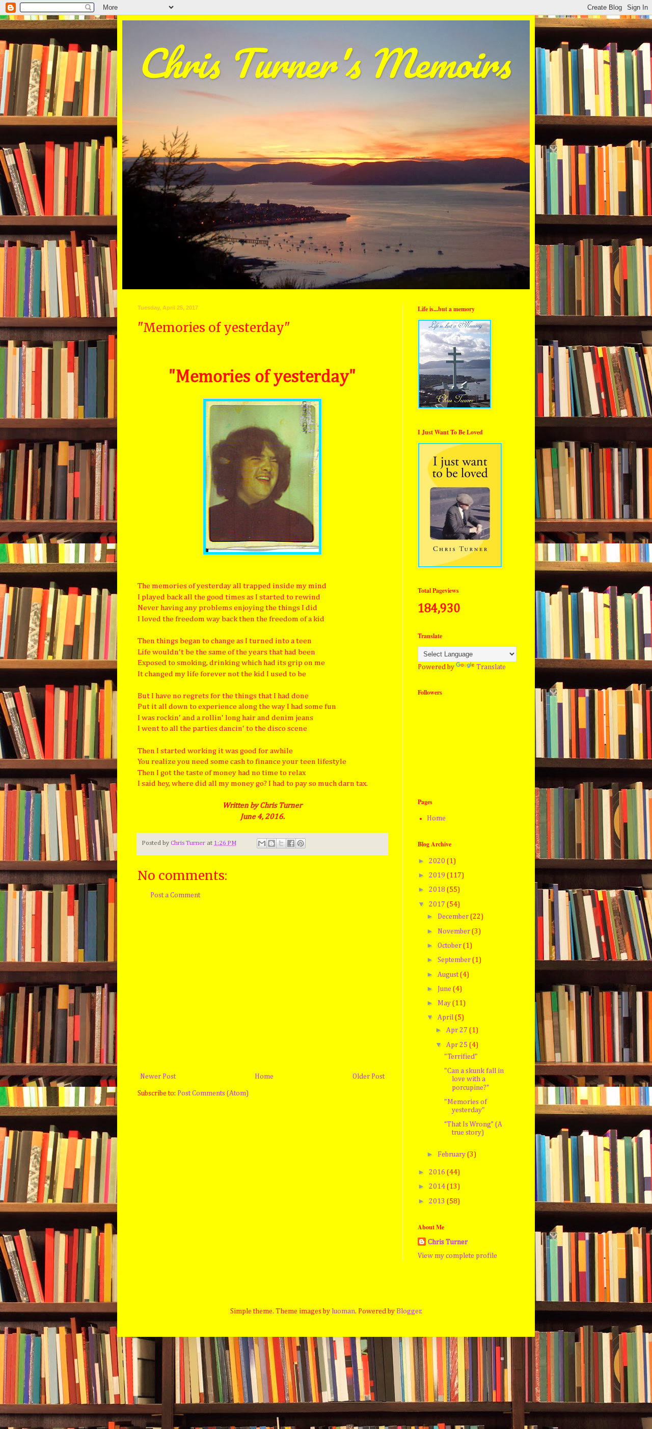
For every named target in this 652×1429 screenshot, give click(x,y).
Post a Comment (175, 895)
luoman (343, 1311)
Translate (491, 667)
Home (264, 1076)
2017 (438, 904)
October (450, 945)
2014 (438, 1186)
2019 (438, 875)
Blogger (408, 1311)
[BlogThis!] (271, 843)
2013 (438, 1201)
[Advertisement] (262, 986)
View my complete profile (457, 1255)
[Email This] (262, 843)
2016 (438, 1172)
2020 (438, 861)
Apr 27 (457, 1030)
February (452, 1154)
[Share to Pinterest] (300, 843)
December (454, 916)
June (445, 989)
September (455, 960)
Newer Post (158, 1076)
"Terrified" (461, 1056)
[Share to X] (281, 843)
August (449, 974)
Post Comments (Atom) (213, 1093)
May (445, 1003)
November (455, 931)
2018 (438, 889)
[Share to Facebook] (291, 843)
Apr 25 (457, 1045)
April (446, 1017)
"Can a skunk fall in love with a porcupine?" (474, 1079)
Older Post (368, 1076)
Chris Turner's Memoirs (324, 63)
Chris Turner (448, 1242)
